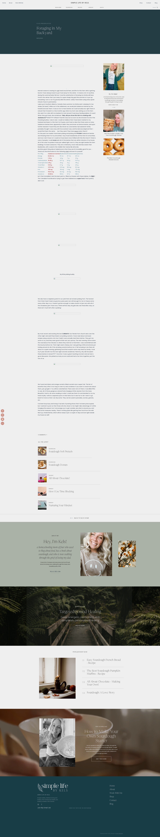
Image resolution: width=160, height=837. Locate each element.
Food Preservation (44, 23)
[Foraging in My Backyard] (117, 32)
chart (67, 151)
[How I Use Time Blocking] (60, 491)
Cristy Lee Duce (119, 833)
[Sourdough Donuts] (61, 464)
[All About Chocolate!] (60, 478)
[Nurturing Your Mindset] (63, 505)
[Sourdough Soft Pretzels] (63, 451)
